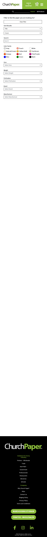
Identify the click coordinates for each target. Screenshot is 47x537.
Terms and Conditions (23, 503)
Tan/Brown (35, 51)
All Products (40, 11)
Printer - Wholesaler (23, 517)
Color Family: (7, 46)
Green (21, 57)
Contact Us (23, 494)
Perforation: (7, 78)
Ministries (23, 479)
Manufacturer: (8, 94)
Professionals (23, 473)
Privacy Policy (23, 500)
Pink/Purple (36, 54)
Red (20, 54)
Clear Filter (23, 22)
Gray (7, 48)
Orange (8, 54)
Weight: (6, 70)
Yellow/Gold (23, 51)
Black (33, 57)
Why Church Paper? (23, 488)
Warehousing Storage (23, 511)
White (33, 48)
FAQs (23, 491)
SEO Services (30, 535)
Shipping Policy (23, 497)
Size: (5, 62)
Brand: (6, 86)
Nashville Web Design (23, 535)
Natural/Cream (10, 51)
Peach (21, 48)
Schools (23, 482)
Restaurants (23, 476)
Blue (7, 57)
